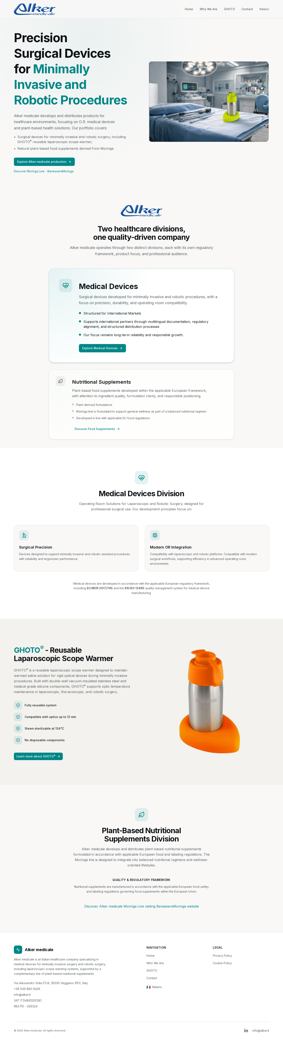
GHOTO (229, 9)
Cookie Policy (222, 963)
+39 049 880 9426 (27, 989)
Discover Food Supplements (95, 429)
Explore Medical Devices (100, 348)
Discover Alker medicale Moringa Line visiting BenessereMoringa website (141, 906)
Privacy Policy (222, 955)
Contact (247, 9)
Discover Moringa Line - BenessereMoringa (44, 171)
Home (189, 9)
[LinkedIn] (246, 1031)
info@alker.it (22, 994)
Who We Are (208, 9)
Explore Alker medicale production (42, 161)
